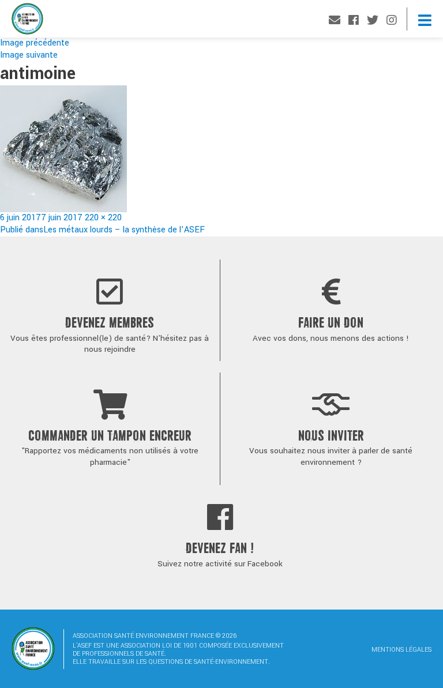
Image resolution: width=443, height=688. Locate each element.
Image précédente (34, 43)
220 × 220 (103, 218)
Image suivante (29, 55)
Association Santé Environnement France (27, 21)
